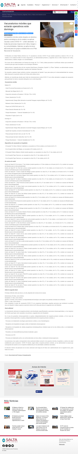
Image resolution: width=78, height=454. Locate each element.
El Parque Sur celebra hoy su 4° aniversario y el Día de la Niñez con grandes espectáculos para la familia (67, 410)
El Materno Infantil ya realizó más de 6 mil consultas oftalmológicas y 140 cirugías (19, 410)
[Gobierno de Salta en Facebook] (3, 445)
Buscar (72, 12)
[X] (76, 25)
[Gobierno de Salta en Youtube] (12, 445)
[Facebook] (76, 22)
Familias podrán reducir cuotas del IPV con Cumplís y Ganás (18, 427)
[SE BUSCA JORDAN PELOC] (15, 377)
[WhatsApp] (76, 13)
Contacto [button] (73, 5)
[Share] (76, 34)
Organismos (45, 5)
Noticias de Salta (22, 33)
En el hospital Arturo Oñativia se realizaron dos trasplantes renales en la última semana (42, 410)
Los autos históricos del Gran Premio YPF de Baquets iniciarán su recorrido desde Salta (42, 428)
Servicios (55, 5)
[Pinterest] (76, 31)
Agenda (23, 5)
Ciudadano (30, 5)
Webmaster (62, 444)
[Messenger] (76, 19)
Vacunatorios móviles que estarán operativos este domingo (17, 26)
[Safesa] (63, 377)
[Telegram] (76, 16)
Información (63, 5)
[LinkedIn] (76, 28)
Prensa (37, 5)
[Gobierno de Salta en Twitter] (9, 445)
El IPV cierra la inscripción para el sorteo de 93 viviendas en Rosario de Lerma (67, 428)
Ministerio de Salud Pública (10, 33)
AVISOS (40, 391)
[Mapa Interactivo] (31, 377)
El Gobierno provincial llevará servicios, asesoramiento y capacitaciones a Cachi (18, 418)
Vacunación (30, 33)
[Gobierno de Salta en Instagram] (6, 445)
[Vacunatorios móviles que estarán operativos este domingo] (57, 34)
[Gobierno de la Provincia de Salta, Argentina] (8, 5)
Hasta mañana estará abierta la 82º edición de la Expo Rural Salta (66, 417)
